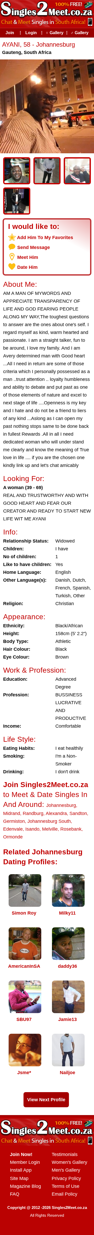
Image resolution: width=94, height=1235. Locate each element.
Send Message (33, 247)
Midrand (11, 813)
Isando (32, 829)
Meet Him (27, 257)
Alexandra (56, 813)
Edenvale (13, 829)
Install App (21, 1170)
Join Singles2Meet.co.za (45, 785)
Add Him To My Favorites (45, 237)
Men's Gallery (66, 1170)
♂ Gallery (79, 33)
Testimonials (65, 1154)
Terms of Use (65, 1186)
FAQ (14, 1194)
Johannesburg (61, 805)
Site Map (19, 1178)
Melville (50, 829)
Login (31, 33)
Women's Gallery (69, 1162)
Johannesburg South (49, 821)
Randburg (33, 813)
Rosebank (70, 829)
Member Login (25, 1162)
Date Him (27, 267)
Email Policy (64, 1194)
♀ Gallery (54, 33)
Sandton (78, 813)
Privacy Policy (66, 1178)
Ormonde (13, 836)
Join (9, 33)
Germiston (14, 821)
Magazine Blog (25, 1186)
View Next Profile (46, 1099)
